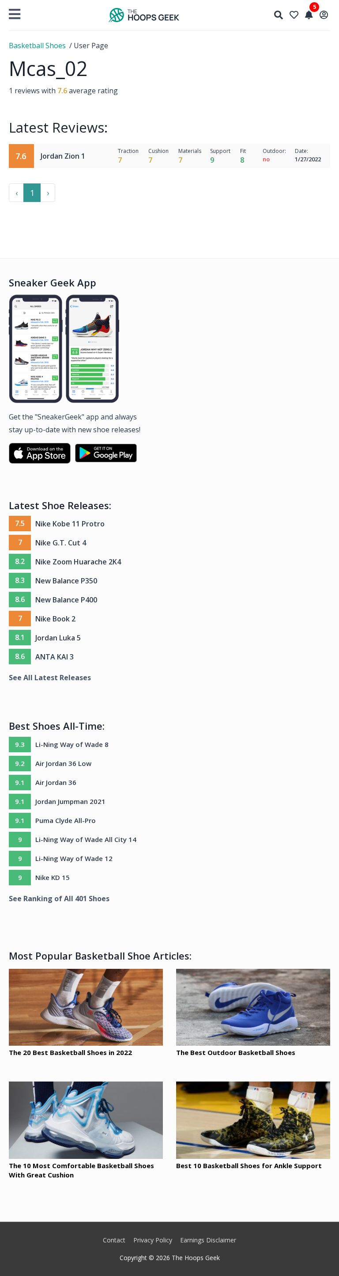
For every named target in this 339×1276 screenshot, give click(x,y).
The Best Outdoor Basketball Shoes (235, 1052)
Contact (114, 1240)
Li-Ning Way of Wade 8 (72, 744)
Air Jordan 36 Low (63, 763)
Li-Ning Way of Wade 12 (74, 858)
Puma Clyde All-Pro (65, 820)
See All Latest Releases (50, 677)
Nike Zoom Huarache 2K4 (78, 561)
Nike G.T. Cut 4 (60, 542)
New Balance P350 (66, 580)
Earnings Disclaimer (208, 1240)
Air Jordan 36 (55, 782)
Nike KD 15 (52, 877)
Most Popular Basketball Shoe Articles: (100, 955)
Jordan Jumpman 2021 (70, 801)
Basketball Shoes (37, 45)
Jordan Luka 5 (58, 637)
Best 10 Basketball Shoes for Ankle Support (249, 1165)
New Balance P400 (66, 599)
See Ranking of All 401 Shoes (59, 898)
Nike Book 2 (55, 618)
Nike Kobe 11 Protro (70, 523)
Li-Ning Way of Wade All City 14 (85, 839)
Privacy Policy (152, 1240)
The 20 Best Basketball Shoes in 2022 (70, 1052)
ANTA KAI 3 (54, 656)
